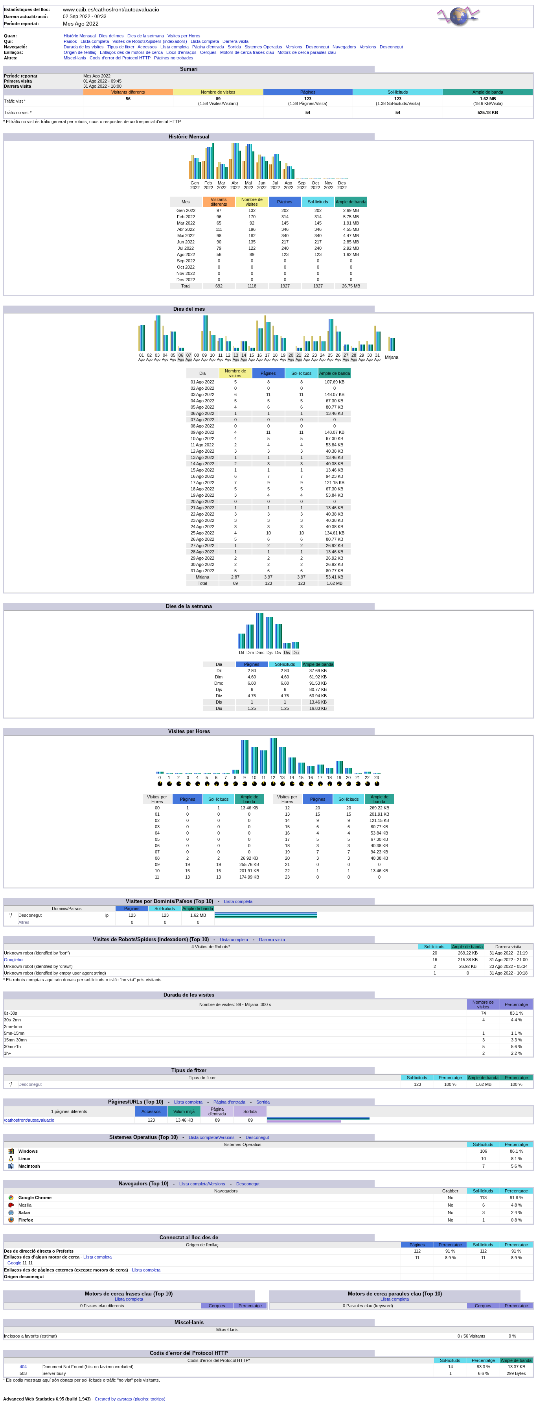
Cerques (208, 52)
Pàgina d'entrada (208, 46)
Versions (294, 46)
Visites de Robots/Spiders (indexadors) (149, 41)
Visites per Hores (183, 35)
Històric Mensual (80, 35)
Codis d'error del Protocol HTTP (120, 57)
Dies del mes (111, 35)
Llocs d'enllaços (181, 52)
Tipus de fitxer (120, 46)
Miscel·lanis (75, 57)
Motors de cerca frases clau (247, 52)
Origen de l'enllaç (80, 52)
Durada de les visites (84, 46)
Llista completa (95, 41)
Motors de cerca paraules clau (307, 52)
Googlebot (14, 959)
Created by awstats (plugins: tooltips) (130, 1399)
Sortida (234, 46)
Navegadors (344, 46)
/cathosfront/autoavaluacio (29, 1120)
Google (14, 1262)
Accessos (147, 46)
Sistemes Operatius (263, 46)
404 (23, 1366)
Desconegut (317, 46)
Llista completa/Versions (212, 1137)
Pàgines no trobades (173, 57)
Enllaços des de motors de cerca (131, 52)
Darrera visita (235, 41)
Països (70, 41)
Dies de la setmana (145, 35)
